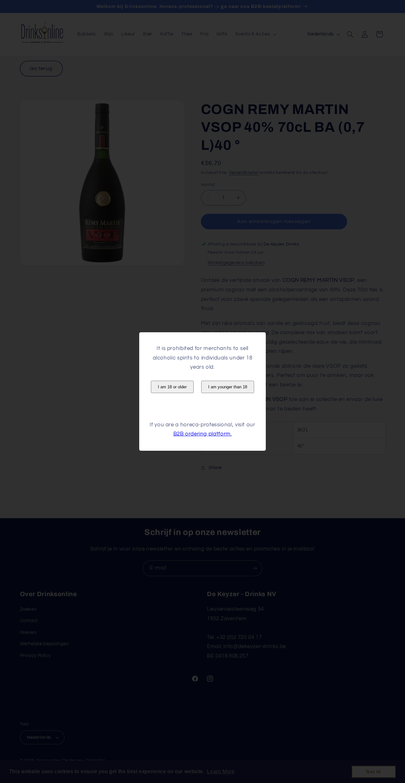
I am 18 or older (172, 387)
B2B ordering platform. (202, 434)
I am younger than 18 (227, 387)
